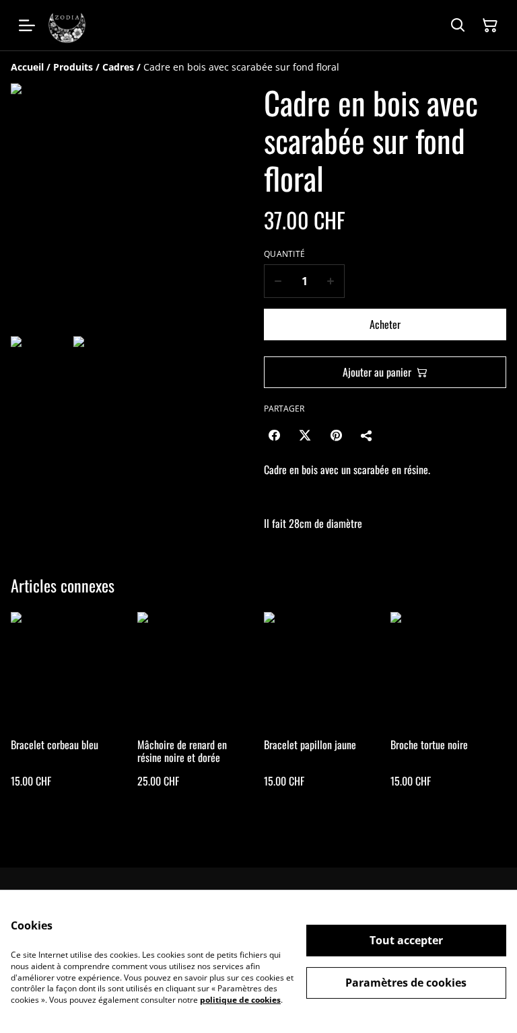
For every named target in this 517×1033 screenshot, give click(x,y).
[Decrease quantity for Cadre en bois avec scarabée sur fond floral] (277, 281)
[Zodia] (66, 25)
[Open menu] (27, 25)
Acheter (385, 324)
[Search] (458, 25)
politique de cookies (240, 999)
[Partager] (367, 435)
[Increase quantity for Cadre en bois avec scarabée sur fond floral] (331, 281)
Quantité (284, 254)
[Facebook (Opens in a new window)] (274, 435)
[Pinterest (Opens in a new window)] (336, 435)
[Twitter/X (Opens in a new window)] (305, 435)
